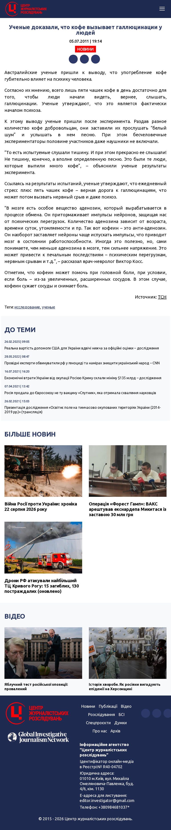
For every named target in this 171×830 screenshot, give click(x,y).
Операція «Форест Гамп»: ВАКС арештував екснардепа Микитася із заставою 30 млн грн (127, 509)
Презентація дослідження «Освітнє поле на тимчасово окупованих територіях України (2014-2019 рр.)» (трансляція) (82, 409)
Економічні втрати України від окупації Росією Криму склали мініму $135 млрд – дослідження (82, 378)
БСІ (121, 714)
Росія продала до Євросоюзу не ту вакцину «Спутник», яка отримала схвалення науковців (80, 393)
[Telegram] (95, 59)
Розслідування (101, 714)
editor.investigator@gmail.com (107, 800)
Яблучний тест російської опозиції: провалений (36, 686)
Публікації (108, 706)
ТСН (162, 296)
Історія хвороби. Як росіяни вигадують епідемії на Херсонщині (124, 686)
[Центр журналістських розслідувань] (25, 9)
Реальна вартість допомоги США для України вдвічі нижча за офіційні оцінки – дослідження (81, 348)
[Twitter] (84, 59)
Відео (14, 616)
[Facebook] (73, 59)
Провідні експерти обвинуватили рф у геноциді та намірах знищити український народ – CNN (82, 363)
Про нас (99, 731)
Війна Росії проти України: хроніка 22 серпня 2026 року (40, 506)
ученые (48, 307)
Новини (85, 49)
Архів (115, 731)
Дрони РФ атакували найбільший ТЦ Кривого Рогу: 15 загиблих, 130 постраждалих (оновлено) (41, 586)
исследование (27, 307)
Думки (120, 722)
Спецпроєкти (98, 722)
